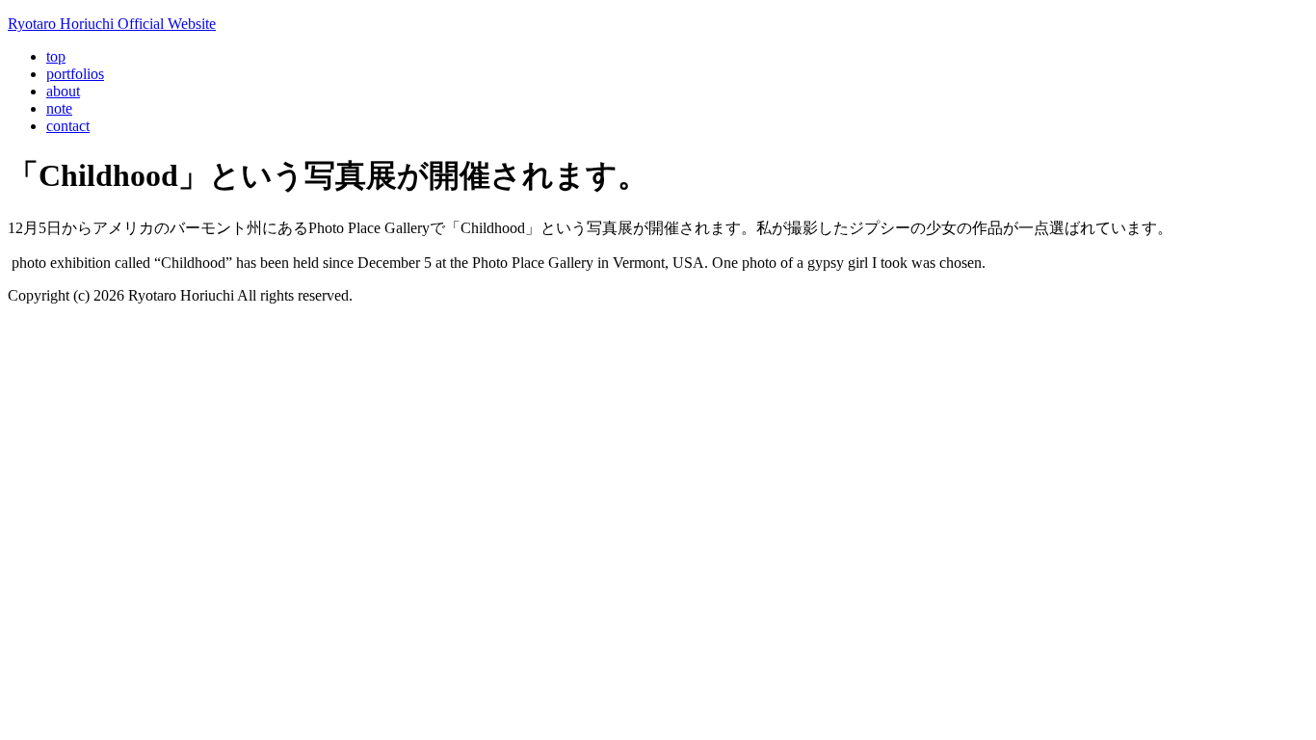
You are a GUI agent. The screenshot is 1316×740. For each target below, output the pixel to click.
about (63, 91)
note (59, 108)
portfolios (75, 74)
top (56, 56)
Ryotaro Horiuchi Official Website (112, 23)
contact (68, 126)
